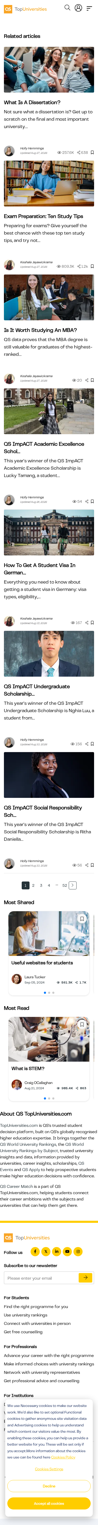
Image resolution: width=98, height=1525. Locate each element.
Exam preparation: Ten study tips (43, 216)
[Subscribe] (85, 1278)
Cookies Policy (63, 1457)
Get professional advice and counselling (41, 1381)
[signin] (78, 7)
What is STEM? (27, 1068)
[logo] (25, 7)
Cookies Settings (49, 1469)
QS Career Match (16, 1186)
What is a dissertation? (32, 102)
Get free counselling (23, 1332)
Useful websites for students (42, 963)
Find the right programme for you (36, 1306)
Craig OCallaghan (39, 1082)
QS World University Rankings (28, 1144)
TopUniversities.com (19, 1125)
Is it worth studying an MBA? (40, 330)
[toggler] (89, 7)
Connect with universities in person (37, 1323)
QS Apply (31, 1169)
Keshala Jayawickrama (36, 262)
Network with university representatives (42, 1372)
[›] (73, 885)
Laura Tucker (35, 977)
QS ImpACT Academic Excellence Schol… (44, 448)
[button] (45, 993)
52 (64, 885)
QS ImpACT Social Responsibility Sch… (43, 811)
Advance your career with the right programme (49, 1355)
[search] (67, 8)
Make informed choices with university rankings (49, 1364)
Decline (49, 1486)
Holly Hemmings (32, 148)
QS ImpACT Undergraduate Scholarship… (37, 690)
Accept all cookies (49, 1503)
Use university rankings (25, 1315)
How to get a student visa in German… (40, 569)
